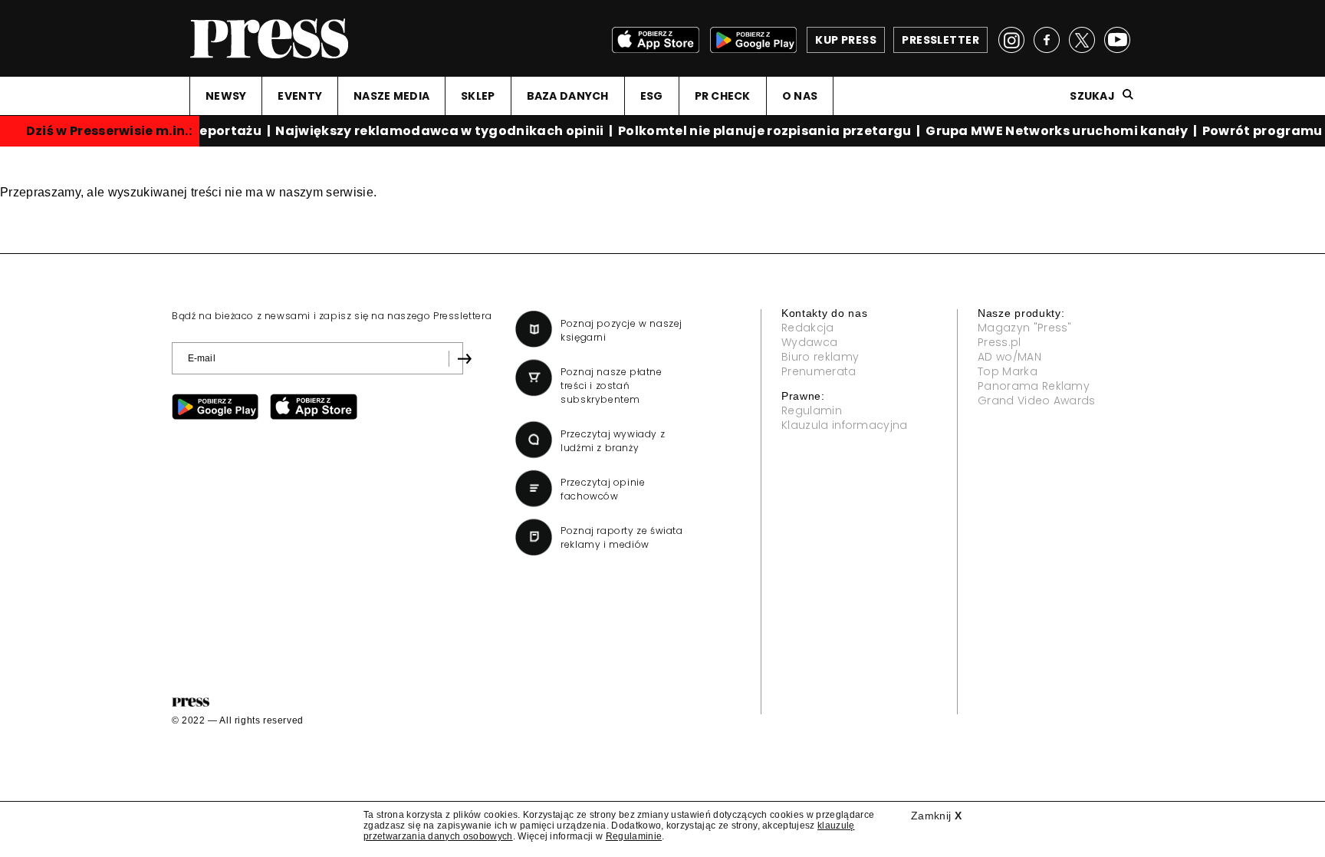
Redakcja (807, 327)
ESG (651, 96)
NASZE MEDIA (391, 96)
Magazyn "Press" (1025, 327)
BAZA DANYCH (568, 96)
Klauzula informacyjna (844, 425)
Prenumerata (818, 371)
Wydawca (809, 342)
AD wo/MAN (1009, 356)
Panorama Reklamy (1034, 386)
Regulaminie (634, 836)
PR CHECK (723, 96)
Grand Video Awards (1037, 400)
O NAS (799, 96)
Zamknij (936, 815)
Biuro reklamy (820, 356)
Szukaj (1092, 96)
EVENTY (300, 96)
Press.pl (999, 342)
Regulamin (811, 410)
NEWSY (225, 96)
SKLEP (478, 96)
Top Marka (1007, 371)
